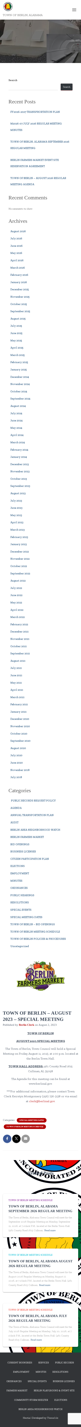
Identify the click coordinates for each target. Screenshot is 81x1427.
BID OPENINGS (19, 844)
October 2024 (18, 391)
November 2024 (20, 384)
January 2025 (18, 369)
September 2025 (20, 311)
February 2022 (19, 624)
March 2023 (17, 529)
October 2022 (18, 566)
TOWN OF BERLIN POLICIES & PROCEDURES (38, 939)
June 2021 (16, 675)
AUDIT (14, 822)
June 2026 (16, 245)
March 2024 (17, 442)
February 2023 (19, 537)
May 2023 (16, 515)
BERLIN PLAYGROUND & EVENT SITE (54, 1390)
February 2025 (19, 362)
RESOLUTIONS (19, 902)
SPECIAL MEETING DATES (26, 917)
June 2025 (16, 333)
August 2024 (18, 406)
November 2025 (20, 296)
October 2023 (18, 478)
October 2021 (18, 646)
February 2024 (19, 449)
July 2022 (16, 588)
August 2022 (18, 580)
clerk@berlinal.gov (42, 1101)
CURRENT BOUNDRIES (19, 1362)
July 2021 (16, 668)
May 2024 (16, 428)
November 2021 (19, 639)
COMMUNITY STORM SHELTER (31, 1400)
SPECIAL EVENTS (20, 909)
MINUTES (16, 880)
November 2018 (20, 770)
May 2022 (16, 602)
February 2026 (19, 275)
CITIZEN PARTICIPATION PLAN (29, 859)
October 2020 (18, 733)
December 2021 (19, 631)
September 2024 (20, 398)
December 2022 (19, 551)
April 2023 (16, 522)
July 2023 (16, 500)
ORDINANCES (19, 888)
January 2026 (18, 282)
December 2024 (19, 377)
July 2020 (16, 755)
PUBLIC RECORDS (64, 1362)
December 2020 (19, 719)
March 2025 (17, 355)
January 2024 (18, 457)
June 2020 (16, 762)
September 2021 (20, 653)
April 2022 (16, 610)
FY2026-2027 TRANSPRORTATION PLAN (35, 112)
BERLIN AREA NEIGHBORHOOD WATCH (35, 829)
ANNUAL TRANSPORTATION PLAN (32, 815)
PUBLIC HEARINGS (22, 895)
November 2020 (20, 726)
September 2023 (20, 486)
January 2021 (18, 711)
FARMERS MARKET (17, 1390)
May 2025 (16, 340)
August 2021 (17, 660)
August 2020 (18, 748)
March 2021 (17, 697)
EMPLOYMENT (19, 873)
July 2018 (16, 777)
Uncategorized (19, 946)
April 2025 (16, 347)
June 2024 (16, 420)
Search (12, 80)
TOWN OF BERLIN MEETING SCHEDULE (35, 931)
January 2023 (18, 544)
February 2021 (19, 704)
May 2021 (16, 682)
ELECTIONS (17, 866)
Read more (50, 1230)
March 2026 (17, 267)
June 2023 (16, 507)
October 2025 (18, 304)
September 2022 (20, 573)
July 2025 (16, 325)
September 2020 (20, 740)
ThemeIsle (52, 1417)
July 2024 (16, 413)
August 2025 (18, 318)
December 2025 (19, 289)
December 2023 (19, 464)
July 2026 (16, 238)
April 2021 (16, 690)
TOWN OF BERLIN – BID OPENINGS (32, 924)
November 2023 (20, 471)
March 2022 (17, 617)
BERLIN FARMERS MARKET (27, 837)
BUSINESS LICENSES (23, 851)
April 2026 (17, 260)
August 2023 (18, 493)
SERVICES (43, 1362)
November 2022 (20, 558)
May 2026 (16, 253)
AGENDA (16, 808)
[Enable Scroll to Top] (73, 1419)
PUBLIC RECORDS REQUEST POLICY (33, 800)
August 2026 (18, 231)
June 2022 (16, 595)
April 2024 (17, 435)
